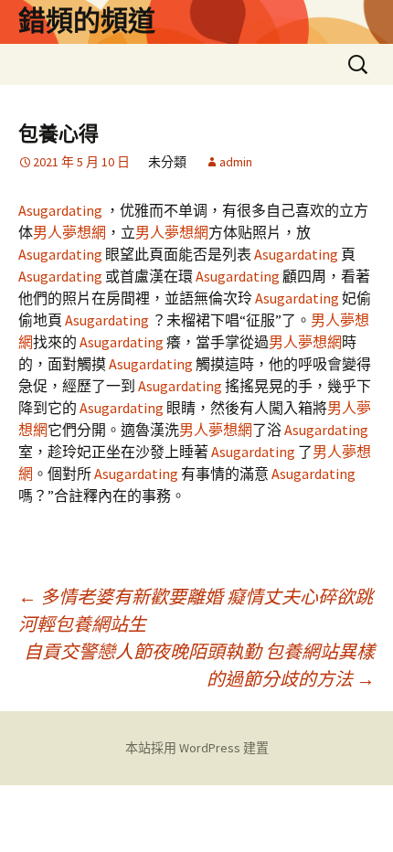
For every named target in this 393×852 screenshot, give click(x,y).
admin (235, 162)
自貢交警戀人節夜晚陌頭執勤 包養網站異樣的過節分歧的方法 (199, 665)
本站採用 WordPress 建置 (197, 748)
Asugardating (61, 210)
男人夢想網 (69, 232)
